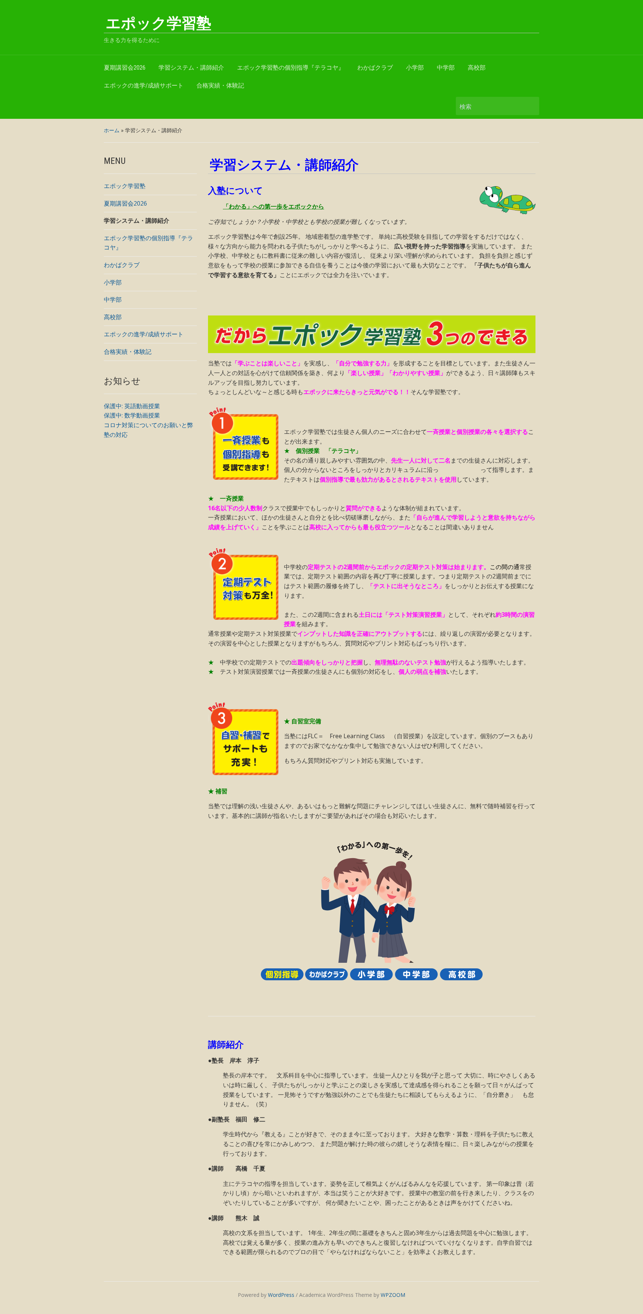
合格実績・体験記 (220, 85)
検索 (529, 106)
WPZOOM (393, 1294)
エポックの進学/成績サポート (143, 85)
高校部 (477, 67)
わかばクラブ (375, 67)
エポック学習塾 (158, 23)
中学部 (446, 67)
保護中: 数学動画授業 (132, 415)
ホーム (111, 130)
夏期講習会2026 (124, 67)
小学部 (415, 67)
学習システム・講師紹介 (191, 67)
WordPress (281, 1294)
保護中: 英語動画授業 (132, 406)
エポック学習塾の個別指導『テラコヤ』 (290, 67)
